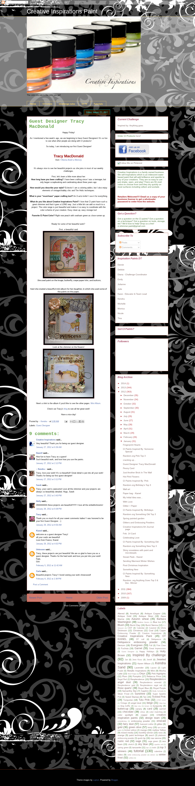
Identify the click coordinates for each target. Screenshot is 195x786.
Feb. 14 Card (129, 533)
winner (152, 755)
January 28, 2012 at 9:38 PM (49, 509)
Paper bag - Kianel (132, 493)
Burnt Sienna (151, 625)
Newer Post (35, 597)
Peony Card (128, 468)
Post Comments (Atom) (74, 605)
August (127, 412)
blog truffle (125, 706)
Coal (151, 630)
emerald (161, 720)
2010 (123, 593)
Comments (126, 247)
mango (143, 730)
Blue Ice (157, 622)
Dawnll (39, 453)
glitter (159, 724)
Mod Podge (132, 674)
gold (120, 727)
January (128, 441)
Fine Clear (161, 645)
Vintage (123, 703)
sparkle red (158, 744)
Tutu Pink (144, 699)
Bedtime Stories (143, 622)
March (127, 433)
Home (33, 104)
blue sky (137, 706)
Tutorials (98, 104)
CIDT (130, 628)
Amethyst (134, 613)
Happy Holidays (146, 652)
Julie (120, 289)
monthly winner (145, 732)
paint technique (136, 735)
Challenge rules (67, 104)
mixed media (127, 732)
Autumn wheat (140, 618)
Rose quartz (125, 688)
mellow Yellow (159, 730)
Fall (150, 645)
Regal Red (122, 679)
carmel (162, 709)
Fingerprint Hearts (131, 445)
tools (154, 748)
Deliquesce (156, 639)
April (126, 428)
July (126, 416)
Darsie (121, 264)
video (120, 754)
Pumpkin (137, 676)
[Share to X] (77, 421)
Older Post (102, 597)
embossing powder (140, 721)
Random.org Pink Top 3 (134, 456)
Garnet (138, 648)
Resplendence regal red (151, 685)
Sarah (39, 485)
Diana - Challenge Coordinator (132, 274)
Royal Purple (159, 688)
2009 (123, 597)
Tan (145, 697)
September (129, 408)
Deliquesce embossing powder (138, 642)
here (138, 136)
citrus (142, 712)
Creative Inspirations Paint (62, 11)
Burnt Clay (135, 625)
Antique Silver (146, 616)
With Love (128, 502)
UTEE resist (161, 700)
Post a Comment (40, 584)
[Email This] (71, 421)
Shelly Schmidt (157, 691)
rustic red (123, 741)
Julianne (122, 284)
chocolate (127, 711)
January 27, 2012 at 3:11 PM (48, 479)
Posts (124, 242)
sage (138, 741)
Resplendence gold (126, 685)
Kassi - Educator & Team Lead (132, 294)
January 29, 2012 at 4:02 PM (49, 544)
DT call (140, 639)
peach (151, 735)
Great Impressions (157, 648)
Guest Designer (43, 425)
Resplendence (137, 679)
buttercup (123, 708)
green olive (135, 727)
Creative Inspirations (46, 440)
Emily (120, 279)
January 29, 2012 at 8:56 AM (49, 525)
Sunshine (140, 693)
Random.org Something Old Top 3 (139, 514)
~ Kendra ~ (41, 469)
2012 (123, 391)
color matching (156, 712)
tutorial (139, 751)
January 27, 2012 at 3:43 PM (49, 495)
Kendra (121, 299)
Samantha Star (129, 691)
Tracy (38, 514)
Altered (121, 613)
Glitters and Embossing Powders (138, 522)
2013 (123, 387)
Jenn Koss (137, 660)
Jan (126, 660)
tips (147, 748)
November (129, 399)
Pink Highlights (159, 673)
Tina (120, 318)
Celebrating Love (131, 537)
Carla (38, 571)
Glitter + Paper (130, 506)
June (126, 420)
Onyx (142, 673)
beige (150, 702)
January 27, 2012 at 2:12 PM (49, 463)
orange (121, 735)
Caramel (152, 628)
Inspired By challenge (149, 655)
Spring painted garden (133, 518)
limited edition (130, 730)
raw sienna (156, 738)
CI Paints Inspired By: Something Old (141, 542)
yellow (131, 758)
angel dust (136, 703)
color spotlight (125, 715)
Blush (121, 625)
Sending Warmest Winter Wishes (138, 561)
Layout (153, 668)
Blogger (114, 780)
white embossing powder (137, 755)
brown (147, 706)
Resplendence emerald (150, 682)
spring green (123, 748)
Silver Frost (123, 694)
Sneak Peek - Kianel (132, 557)
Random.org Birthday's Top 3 (137, 485)
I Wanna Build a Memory (71, 160)
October (128, 403)
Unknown (40, 549)
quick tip (141, 738)
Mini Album (95, 403)
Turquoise (128, 700)
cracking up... (129, 460)
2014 (123, 383)
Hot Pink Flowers (131, 476)
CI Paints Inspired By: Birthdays (138, 510)
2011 (123, 589)
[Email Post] (66, 421)
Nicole (121, 313)
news (160, 733)
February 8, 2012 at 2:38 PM (48, 579)
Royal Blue (143, 688)
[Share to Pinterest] (82, 421)
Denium (121, 645)
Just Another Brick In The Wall (137, 472)
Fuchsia (125, 648)
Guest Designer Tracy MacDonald (139, 464)
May (126, 424)
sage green (153, 741)
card (149, 708)
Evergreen (137, 645)
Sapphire (145, 691)
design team (152, 717)
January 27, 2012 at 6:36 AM (49, 447)
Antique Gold (124, 616)
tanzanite (136, 747)
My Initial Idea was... (133, 497)
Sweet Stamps (132, 697)
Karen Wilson (144, 663)
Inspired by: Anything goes (130, 125)
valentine (158, 751)
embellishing (122, 721)
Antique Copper (152, 613)
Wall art (126, 489)
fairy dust (128, 724)
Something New (130, 569)
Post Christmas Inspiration (135, 565)
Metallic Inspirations (136, 670)
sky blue (143, 744)
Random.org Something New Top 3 (140, 546)
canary (138, 709)
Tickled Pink (159, 696)
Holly (38, 501)
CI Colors (47, 104)
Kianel (39, 531)
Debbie (121, 269)
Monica (121, 308)
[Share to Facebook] (80, 421)
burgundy (157, 706)
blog (65, 409)
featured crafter (146, 724)
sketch (131, 744)
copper (144, 715)
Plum (124, 676)
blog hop (162, 703)
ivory (150, 727)
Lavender (139, 667)
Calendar (141, 628)
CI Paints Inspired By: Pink (135, 481)
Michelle (122, 303)
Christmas (138, 630)
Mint (153, 670)
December (129, 395)
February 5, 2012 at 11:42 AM (49, 565)
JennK (149, 660)
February (128, 437)
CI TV (84, 104)
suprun (96, 780)
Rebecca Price (154, 676)
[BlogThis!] (74, 421)
